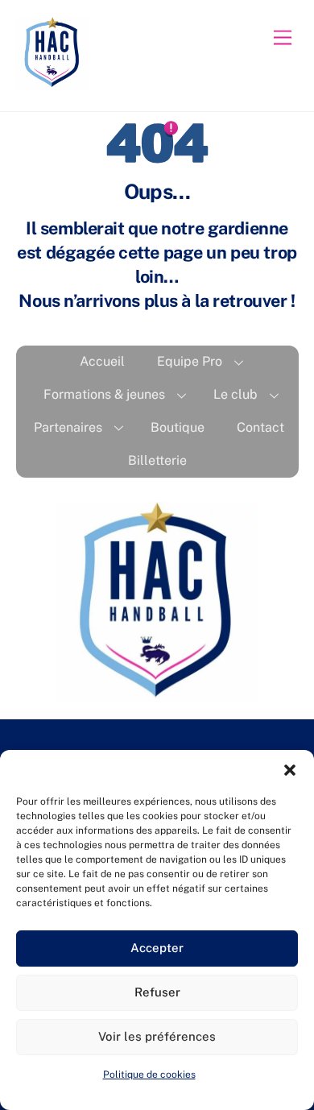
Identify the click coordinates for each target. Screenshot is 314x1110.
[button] (290, 770)
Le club (235, 394)
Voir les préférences (157, 1036)
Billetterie (157, 460)
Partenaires (68, 427)
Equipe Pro (189, 361)
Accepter (157, 948)
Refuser (157, 992)
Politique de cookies (149, 1074)
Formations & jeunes (104, 394)
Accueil (102, 361)
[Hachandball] (52, 82)
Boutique (178, 427)
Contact (260, 427)
